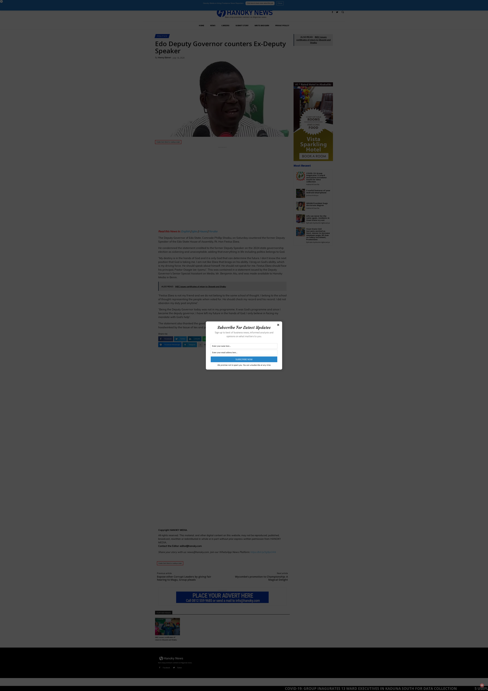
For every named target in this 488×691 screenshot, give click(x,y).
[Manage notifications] (482, 685)
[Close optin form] (278, 325)
